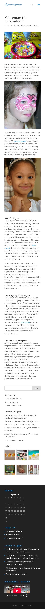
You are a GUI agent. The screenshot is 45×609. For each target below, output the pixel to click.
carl (8, 25)
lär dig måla (25, 322)
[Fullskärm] (27, 595)
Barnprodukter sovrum (12, 406)
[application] (17, 591)
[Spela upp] (7, 595)
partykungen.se (20, 141)
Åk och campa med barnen (14, 440)
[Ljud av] (24, 595)
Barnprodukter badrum (30, 25)
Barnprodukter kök (11, 402)
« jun (6, 521)
